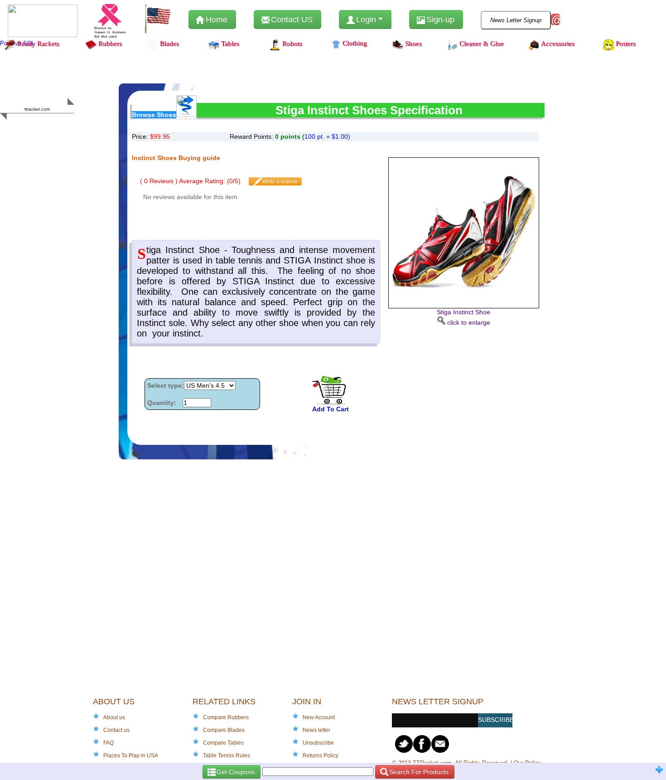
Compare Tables (223, 743)
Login (366, 19)
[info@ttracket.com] (440, 744)
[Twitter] (404, 744)
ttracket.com (37, 109)
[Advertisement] (459, 383)
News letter (316, 730)
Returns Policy (320, 755)
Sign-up (439, 19)
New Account (319, 717)
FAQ (108, 743)
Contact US (291, 19)
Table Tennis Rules (226, 755)
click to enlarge (463, 317)
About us (114, 717)
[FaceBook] (422, 744)
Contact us (116, 730)
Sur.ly (54, 126)
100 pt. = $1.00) (327, 136)
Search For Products (418, 771)
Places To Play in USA (130, 755)
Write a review (279, 181)
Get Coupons (235, 771)
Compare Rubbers (226, 717)
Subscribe (495, 719)
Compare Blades (224, 730)
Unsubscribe (318, 743)
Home (215, 19)
